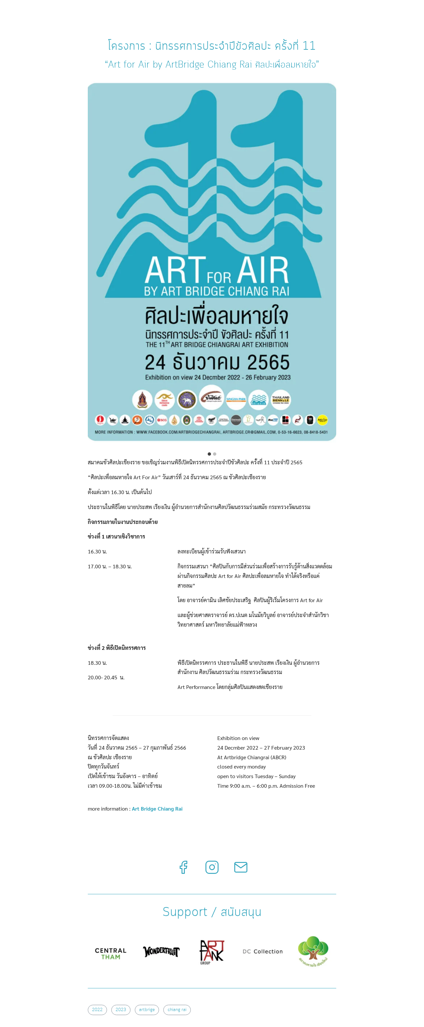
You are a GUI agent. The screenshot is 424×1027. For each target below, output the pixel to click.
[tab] (209, 454)
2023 (121, 1010)
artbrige (147, 1010)
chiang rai (177, 1010)
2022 (97, 1010)
